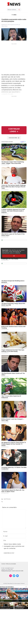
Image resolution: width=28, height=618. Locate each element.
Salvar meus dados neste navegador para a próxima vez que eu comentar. (14, 546)
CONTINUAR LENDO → (14, 130)
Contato (3, 563)
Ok (14, 255)
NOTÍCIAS (7, 499)
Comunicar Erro (13, 137)
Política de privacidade (11, 563)
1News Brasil (4, 26)
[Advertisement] (14, 58)
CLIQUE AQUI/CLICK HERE (17, 570)
